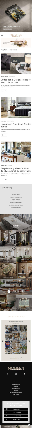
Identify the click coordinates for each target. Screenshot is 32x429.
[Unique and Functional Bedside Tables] (16, 107)
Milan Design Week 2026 (16, 392)
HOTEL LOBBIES (16, 200)
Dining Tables (16, 388)
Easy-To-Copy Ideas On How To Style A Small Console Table (16, 169)
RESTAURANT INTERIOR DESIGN (16, 205)
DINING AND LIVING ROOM (16, 197)
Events (16, 390)
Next (28, 341)
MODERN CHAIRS (16, 194)
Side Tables (3, 121)
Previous (3, 341)
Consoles (3, 165)
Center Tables (4, 76)
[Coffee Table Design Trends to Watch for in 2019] (16, 63)
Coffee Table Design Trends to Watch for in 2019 (16, 81)
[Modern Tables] (16, 35)
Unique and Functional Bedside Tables (16, 125)
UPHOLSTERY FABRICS (16, 207)
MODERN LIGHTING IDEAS (16, 202)
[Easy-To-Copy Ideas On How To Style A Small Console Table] (16, 152)
